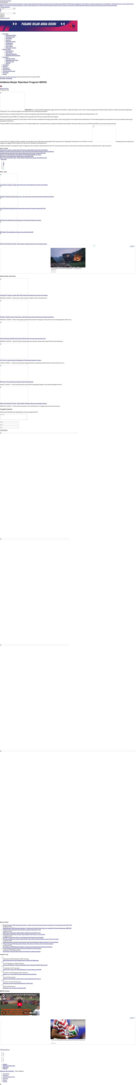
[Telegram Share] (3, 167)
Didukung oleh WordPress (7, 1071)
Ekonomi (5, 66)
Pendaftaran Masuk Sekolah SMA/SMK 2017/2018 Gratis (18, 983)
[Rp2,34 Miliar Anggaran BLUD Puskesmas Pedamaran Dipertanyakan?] (22, 948)
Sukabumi (8, 40)
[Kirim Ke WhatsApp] (3, 169)
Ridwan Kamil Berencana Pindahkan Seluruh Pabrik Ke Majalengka (21, 960)
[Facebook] (3, 1052)
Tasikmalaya (9, 44)
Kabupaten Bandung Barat (13, 55)
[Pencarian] (0, 12)
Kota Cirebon (9, 46)
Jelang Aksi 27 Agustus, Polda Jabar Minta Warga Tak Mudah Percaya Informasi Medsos (24, 150)
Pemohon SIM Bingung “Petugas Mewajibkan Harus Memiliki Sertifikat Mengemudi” (25, 965)
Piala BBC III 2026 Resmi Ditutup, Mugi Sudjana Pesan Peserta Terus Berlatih (23, 937)
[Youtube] (3, 1058)
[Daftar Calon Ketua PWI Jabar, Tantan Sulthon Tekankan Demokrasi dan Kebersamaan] (9, 242)
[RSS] (3, 1062)
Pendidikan (6, 65)
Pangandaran (9, 43)
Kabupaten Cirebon (11, 47)
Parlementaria (7, 69)
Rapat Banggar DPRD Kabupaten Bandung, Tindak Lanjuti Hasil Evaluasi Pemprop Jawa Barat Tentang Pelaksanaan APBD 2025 (34, 4)
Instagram (5, 1075)
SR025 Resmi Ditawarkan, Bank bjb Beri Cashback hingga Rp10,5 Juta (86, 4)
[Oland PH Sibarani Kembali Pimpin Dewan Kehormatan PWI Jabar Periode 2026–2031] (9, 207)
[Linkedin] (3, 1057)
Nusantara (5, 57)
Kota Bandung (9, 51)
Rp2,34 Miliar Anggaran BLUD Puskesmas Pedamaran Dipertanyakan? (22, 951)
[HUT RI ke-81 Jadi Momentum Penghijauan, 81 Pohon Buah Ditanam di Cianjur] (9, 218)
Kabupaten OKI (10, 61)
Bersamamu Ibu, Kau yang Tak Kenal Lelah (14, 988)
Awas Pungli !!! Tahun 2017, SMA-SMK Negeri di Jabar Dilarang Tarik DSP (22, 969)
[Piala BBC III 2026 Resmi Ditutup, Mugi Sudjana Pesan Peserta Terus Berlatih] (24, 934)
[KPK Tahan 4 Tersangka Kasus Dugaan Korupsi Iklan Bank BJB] (9, 230)
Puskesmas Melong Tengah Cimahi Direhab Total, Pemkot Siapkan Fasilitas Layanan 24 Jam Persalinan (39, 5)
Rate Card (5, 1067)
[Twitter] (3, 1054)
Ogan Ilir (8, 63)
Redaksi (5, 1064)
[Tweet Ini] (4, 164)
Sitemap (5, 1068)
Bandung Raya (7, 49)
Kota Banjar (9, 38)
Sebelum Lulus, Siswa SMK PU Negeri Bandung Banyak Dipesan (20, 974)
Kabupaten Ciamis (11, 41)
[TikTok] (3, 1060)
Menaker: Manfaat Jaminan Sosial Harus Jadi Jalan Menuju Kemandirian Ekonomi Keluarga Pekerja (27, 151)
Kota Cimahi (9, 52)
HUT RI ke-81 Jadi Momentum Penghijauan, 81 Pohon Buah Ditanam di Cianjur (20, 154)
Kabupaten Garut (10, 37)
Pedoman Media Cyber (9, 1065)
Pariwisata (5, 72)
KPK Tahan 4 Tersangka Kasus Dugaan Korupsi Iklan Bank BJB (16, 156)
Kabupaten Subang (11, 35)
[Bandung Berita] (5, 7)
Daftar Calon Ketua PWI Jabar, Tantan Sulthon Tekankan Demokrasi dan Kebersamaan (23, 157)
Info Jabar (5, 33)
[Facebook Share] (3, 162)
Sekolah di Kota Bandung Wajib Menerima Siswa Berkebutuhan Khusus (22, 979)
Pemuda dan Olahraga (9, 71)
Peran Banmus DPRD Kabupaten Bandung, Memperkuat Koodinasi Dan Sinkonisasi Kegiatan (92, 5)
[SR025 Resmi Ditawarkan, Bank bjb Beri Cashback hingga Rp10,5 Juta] (22, 930)
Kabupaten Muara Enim (12, 60)
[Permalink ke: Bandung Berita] (1, 87)
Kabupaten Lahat (10, 58)
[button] (14, 8)
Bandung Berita (4, 88)
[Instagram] (3, 1055)
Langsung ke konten (5, 1)
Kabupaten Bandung (11, 54)
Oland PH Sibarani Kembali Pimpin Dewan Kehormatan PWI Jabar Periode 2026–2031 (23, 153)
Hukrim (5, 74)
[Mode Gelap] (0, 10)
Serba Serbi (6, 68)
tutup (2, 15)
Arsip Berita (6, 1074)
